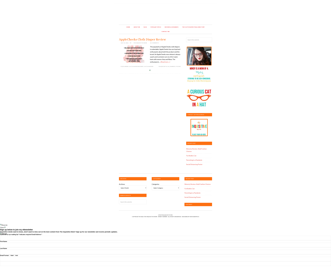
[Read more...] (165, 62)
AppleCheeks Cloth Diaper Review (142, 39)
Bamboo (172, 66)
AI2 (169, 66)
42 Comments (154, 43)
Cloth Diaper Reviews (136, 66)
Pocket (178, 66)
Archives (122, 184)
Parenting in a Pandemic (194, 160)
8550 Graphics (194, 216)
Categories (155, 184)
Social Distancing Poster (194, 164)
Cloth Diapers (148, 66)
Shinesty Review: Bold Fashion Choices (197, 184)
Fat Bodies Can (191, 156)
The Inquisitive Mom (165, 14)
